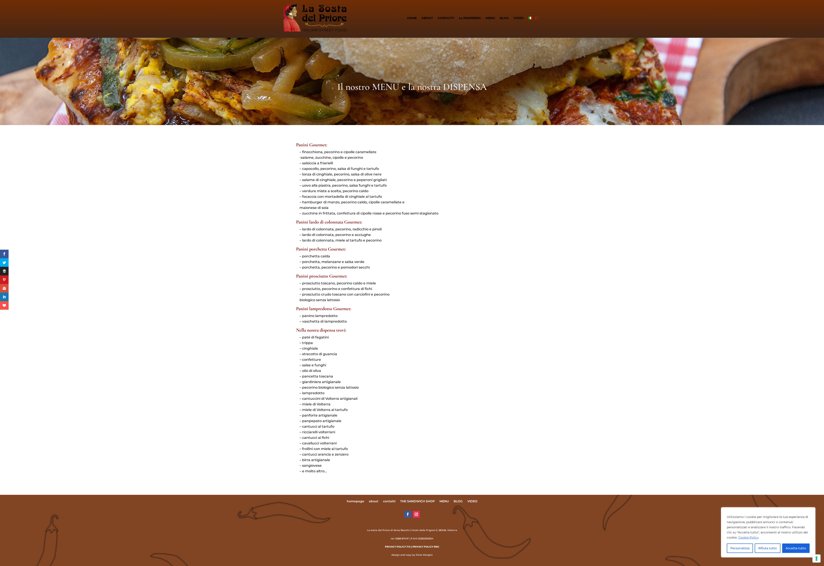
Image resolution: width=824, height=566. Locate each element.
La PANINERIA (470, 18)
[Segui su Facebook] (407, 514)
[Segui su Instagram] (416, 514)
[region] (768, 532)
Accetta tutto (796, 548)
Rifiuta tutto (767, 548)
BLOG (504, 18)
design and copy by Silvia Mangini (412, 554)
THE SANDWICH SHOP (417, 501)
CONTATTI (446, 18)
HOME (412, 18)
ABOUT (427, 18)
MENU (490, 18)
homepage (355, 501)
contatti (389, 501)
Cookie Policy (748, 537)
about (373, 501)
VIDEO (518, 18)
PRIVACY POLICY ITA (397, 546)
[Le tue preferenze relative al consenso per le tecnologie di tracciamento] (816, 558)
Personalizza (740, 548)
